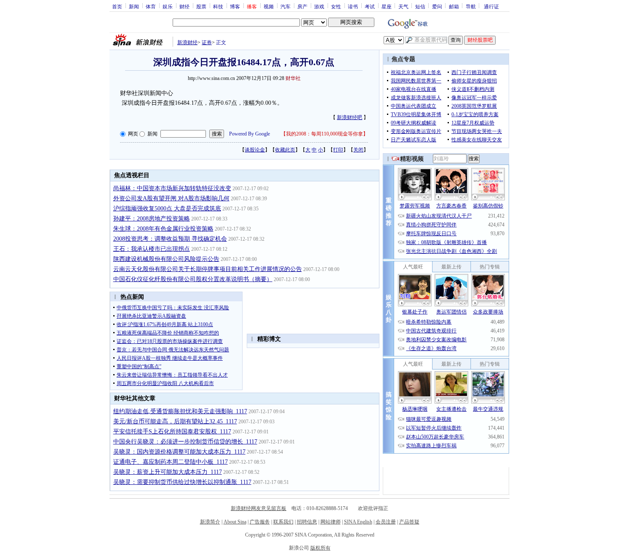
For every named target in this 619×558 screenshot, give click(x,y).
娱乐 (168, 6)
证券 (207, 42)
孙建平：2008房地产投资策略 (151, 218)
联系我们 (283, 522)
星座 (387, 6)
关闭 (358, 150)
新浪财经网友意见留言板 (258, 508)
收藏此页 (285, 150)
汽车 (285, 6)
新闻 (134, 6)
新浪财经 (187, 42)
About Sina (235, 522)
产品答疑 (409, 522)
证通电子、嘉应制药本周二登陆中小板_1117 (170, 462)
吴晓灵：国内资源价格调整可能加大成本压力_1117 (179, 452)
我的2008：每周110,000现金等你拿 (324, 134)
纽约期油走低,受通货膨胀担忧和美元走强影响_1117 (180, 411)
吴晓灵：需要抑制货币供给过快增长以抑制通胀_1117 (182, 482)
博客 (235, 6)
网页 (133, 134)
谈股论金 (255, 150)
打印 (338, 150)
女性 (336, 6)
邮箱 (454, 6)
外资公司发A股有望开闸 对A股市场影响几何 (171, 198)
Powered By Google (249, 134)
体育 (151, 6)
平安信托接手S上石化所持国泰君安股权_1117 (172, 431)
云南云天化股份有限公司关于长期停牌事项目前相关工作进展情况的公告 (207, 269)
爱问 (437, 6)
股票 (201, 6)
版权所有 (320, 548)
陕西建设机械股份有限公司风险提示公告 (166, 259)
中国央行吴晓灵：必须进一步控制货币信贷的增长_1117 (185, 441)
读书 (353, 6)
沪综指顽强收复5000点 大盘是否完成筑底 (167, 208)
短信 (420, 6)
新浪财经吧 (349, 117)
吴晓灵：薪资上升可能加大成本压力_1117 (167, 472)
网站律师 (330, 522)
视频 (269, 6)
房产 (302, 6)
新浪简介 (210, 522)
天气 (403, 6)
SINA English (358, 522)
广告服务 (260, 522)
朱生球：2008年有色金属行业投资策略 (163, 229)
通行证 (491, 6)
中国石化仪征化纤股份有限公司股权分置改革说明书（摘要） (192, 279)
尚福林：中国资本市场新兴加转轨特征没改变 (172, 188)
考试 (370, 6)
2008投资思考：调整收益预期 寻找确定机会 (170, 239)
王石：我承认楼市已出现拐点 (151, 249)
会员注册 (386, 522)
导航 (471, 6)
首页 (117, 6)
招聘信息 (307, 522)
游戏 (319, 6)
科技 (218, 6)
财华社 (293, 78)
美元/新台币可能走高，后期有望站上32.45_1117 (175, 421)
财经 (184, 6)
